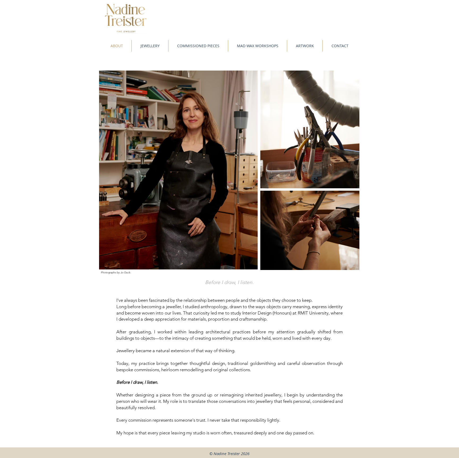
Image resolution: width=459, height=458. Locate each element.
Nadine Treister (227, 453)
